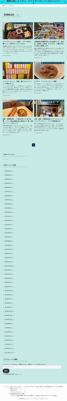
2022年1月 (9, 262)
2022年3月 (9, 253)
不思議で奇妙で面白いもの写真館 (24, 395)
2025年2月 (9, 208)
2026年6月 (9, 171)
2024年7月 (9, 216)
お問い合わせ (13, 390)
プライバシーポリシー (16, 392)
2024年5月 (9, 220)
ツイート (5, 159)
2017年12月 (10, 352)
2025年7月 (9, 200)
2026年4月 (9, 179)
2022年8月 (9, 245)
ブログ (12, 395)
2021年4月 (9, 270)
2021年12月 (9, 266)
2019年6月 (9, 303)
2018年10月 (9, 319)
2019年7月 (9, 299)
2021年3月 (9, 274)
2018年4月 (9, 336)
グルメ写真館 (58, 386)
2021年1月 (9, 278)
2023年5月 (9, 237)
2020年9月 (9, 282)
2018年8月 (9, 328)
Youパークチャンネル (15, 386)
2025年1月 (9, 212)
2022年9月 (9, 241)
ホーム (7, 386)
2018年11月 (9, 315)
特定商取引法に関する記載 (17, 393)
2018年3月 (9, 340)
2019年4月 (9, 307)
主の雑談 (37, 395)
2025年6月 (9, 204)
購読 (6, 371)
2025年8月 (9, 195)
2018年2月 (9, 344)
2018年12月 (9, 311)
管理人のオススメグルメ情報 (48, 395)
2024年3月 (9, 224)
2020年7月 (9, 286)
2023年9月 (9, 229)
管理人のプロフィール (16, 388)
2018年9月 (9, 323)
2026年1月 (9, 191)
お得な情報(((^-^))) (48, 386)
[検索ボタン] (65, 2)
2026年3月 (9, 183)
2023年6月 (9, 233)
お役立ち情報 (39, 386)
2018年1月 (9, 348)
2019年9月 (9, 295)
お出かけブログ (30, 386)
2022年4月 (9, 249)
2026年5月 (9, 175)
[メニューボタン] (2, 2)
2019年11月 (9, 290)
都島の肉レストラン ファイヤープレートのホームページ (33, 2)
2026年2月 (9, 187)
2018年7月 (9, 332)
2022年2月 (9, 257)
